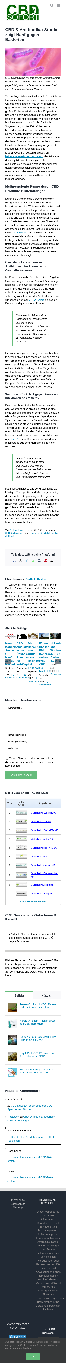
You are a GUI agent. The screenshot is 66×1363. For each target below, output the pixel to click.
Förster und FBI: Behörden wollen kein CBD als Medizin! (45, 657)
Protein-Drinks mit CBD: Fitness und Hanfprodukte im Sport (38, 1006)
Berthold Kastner (18, 530)
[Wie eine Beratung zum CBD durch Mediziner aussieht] (12, 1069)
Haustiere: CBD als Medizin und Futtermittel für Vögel (38, 1038)
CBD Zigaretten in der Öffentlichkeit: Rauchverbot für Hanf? (26, 654)
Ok (33, 1356)
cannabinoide (36, 533)
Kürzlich (46, 995)
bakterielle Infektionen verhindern (24, 156)
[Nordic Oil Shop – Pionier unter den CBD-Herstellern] (12, 1020)
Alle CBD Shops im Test (33, 901)
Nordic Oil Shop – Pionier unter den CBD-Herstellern (37, 1022)
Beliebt (19, 995)
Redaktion (13, 1116)
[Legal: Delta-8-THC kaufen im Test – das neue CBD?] (12, 1053)
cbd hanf (9, 536)
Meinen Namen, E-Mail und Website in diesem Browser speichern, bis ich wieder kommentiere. (29, 762)
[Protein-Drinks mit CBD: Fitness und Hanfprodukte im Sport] (12, 1004)
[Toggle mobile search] (52, 5)
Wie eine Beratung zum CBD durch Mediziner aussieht (36, 1071)
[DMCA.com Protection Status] (18, 1336)
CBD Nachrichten (13, 533)
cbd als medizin (51, 533)
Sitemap (18, 1207)
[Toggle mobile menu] (59, 5)
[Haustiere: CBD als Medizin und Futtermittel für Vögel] (12, 1037)
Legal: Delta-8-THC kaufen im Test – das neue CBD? (37, 1055)
